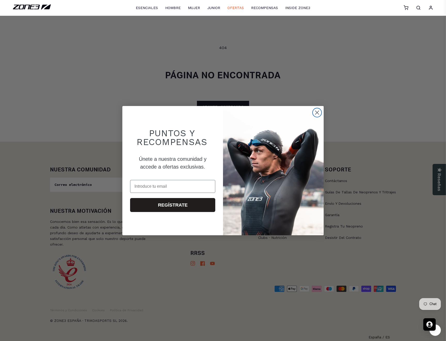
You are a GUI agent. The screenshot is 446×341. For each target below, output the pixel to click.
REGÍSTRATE (173, 205)
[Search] (418, 7)
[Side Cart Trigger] (406, 7)
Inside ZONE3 (297, 8)
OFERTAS (235, 8)
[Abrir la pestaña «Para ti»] (429, 324)
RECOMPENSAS (264, 8)
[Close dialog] (317, 112)
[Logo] (32, 8)
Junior (213, 8)
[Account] (430, 7)
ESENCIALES (147, 8)
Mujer (194, 8)
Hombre (173, 8)
